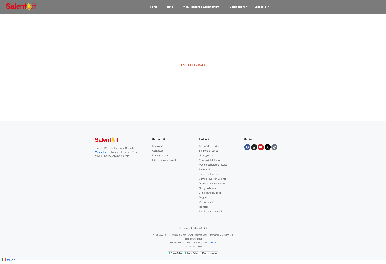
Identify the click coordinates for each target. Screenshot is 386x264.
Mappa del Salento (209, 160)
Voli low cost (206, 202)
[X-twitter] (268, 147)
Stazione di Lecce (208, 150)
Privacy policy (160, 155)
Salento (213, 243)
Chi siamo (157, 146)
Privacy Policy (176, 253)
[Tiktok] (274, 147)
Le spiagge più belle (210, 192)
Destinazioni (237, 6)
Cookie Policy (192, 253)
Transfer (203, 206)
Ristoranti (204, 169)
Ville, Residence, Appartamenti (201, 6)
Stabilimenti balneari (210, 211)
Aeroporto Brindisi (209, 146)
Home (153, 6)
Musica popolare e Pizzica (213, 164)
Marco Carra (101, 152)
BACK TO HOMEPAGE (193, 64)
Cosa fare (260, 6)
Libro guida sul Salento (164, 160)
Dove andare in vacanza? (212, 183)
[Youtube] (261, 147)
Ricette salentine (208, 174)
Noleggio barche (208, 188)
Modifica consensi (209, 253)
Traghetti (204, 197)
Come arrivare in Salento (212, 178)
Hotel (170, 6)
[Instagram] (254, 147)
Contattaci (158, 150)
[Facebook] (247, 147)
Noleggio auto (206, 155)
